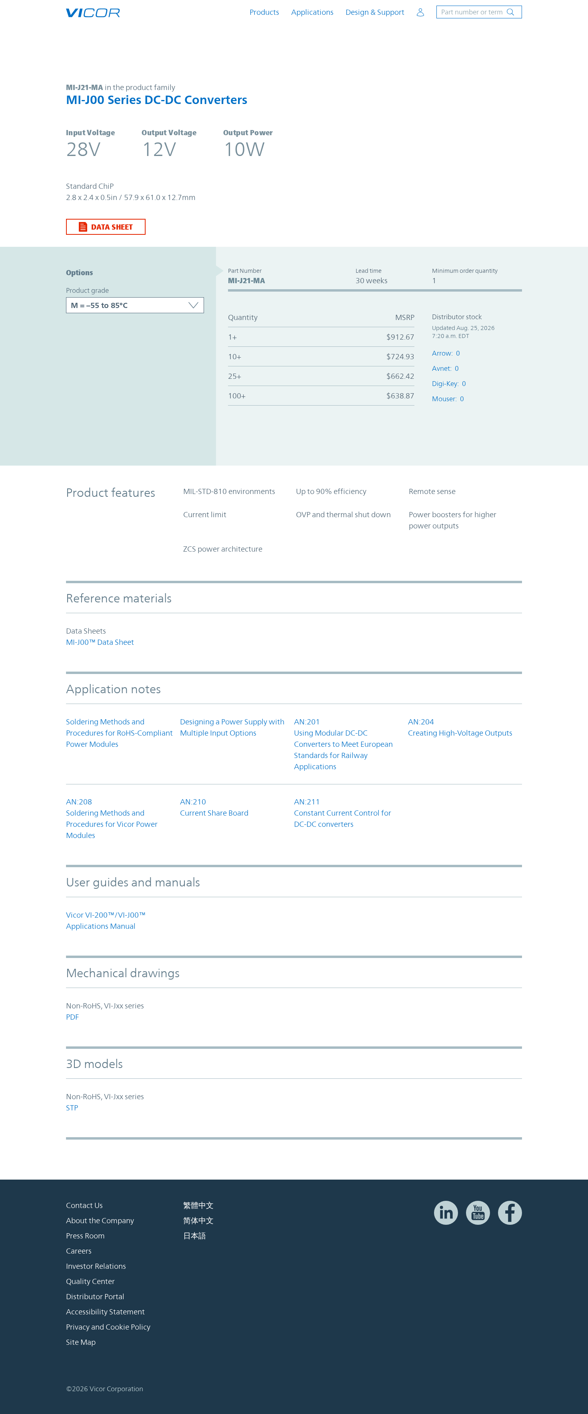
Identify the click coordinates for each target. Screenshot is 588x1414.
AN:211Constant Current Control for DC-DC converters (342, 812)
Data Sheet (112, 226)
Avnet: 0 (445, 368)
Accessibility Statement (105, 1311)
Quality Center (90, 1281)
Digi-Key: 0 (449, 384)
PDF (72, 1016)
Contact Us (84, 1205)
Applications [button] (312, 12)
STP (72, 1107)
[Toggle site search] (479, 12)
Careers (79, 1250)
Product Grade (87, 290)
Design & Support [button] (375, 12)
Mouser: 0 (448, 399)
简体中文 (198, 1220)
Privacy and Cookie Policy (108, 1326)
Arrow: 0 (446, 353)
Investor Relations (96, 1266)
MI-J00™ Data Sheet (100, 642)
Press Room (85, 1235)
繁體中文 (198, 1205)
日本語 (194, 1235)
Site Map (81, 1342)
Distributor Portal (95, 1296)
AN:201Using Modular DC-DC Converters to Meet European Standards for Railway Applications (343, 744)
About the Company (100, 1220)
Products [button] (264, 12)
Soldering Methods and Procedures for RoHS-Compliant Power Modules (119, 732)
